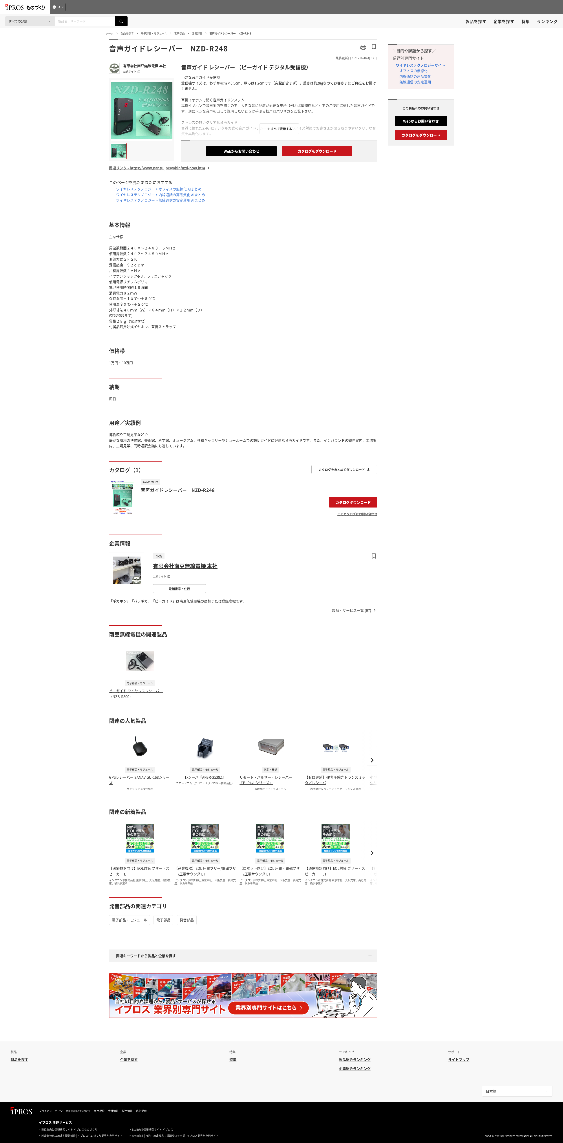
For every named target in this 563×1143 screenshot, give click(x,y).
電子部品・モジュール (129, 919)
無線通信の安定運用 (415, 81)
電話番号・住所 (179, 588)
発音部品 (187, 919)
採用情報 (127, 1110)
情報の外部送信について (78, 1111)
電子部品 (163, 919)
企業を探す (504, 21)
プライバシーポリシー (52, 1110)
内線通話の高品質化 (415, 76)
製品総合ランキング (355, 1059)
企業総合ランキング (355, 1068)
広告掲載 (141, 1110)
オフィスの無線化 (413, 70)
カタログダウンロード (353, 502)
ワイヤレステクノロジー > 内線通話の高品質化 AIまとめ (160, 194)
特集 (525, 21)
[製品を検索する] (121, 21)
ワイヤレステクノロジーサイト (420, 65)
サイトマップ (458, 1059)
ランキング (547, 21)
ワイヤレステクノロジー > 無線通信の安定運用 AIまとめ (160, 200)
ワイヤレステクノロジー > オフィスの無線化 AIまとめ (158, 189)
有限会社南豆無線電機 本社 (144, 66)
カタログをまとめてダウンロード (342, 469)
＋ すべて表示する (279, 128)
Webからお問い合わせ (241, 151)
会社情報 (113, 1110)
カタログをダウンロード (317, 151)
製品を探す (476, 21)
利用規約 (99, 1110)
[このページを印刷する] (363, 47)
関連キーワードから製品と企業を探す (146, 955)
